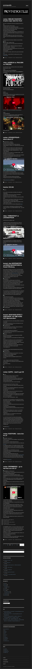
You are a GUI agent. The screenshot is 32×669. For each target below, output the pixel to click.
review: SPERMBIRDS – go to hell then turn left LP (12, 467)
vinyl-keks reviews (7, 592)
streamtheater (6, 586)
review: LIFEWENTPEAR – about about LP (11, 138)
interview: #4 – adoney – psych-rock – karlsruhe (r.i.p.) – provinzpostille (13, 619)
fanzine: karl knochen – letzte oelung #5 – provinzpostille (11, 611)
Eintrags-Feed (6, 650)
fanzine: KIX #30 (8, 187)
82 (8, 544)
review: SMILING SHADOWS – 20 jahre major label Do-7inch (13, 20)
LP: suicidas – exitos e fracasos (8, 567)
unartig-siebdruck (21, 454)
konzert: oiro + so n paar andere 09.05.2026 (10, 574)
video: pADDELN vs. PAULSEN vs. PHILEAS (13, 63)
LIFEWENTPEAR (8, 179)
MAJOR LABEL (5, 55)
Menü (27, 5)
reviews (4, 657)
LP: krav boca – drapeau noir (8, 569)
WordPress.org (6, 652)
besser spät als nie (7, 591)
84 (12, 544)
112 (17, 544)
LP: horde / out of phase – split (8, 560)
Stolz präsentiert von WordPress (11, 666)
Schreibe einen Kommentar (19, 57)
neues (5, 588)
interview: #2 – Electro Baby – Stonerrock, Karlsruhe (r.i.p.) (12, 620)
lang (8, 426)
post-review (5, 589)
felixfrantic (6, 57)
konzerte (5, 585)
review (14, 57)
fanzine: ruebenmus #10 (7, 562)
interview (5, 584)
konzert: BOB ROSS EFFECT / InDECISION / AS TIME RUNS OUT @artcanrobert (13, 316)
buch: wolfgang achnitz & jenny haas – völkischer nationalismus (12, 564)
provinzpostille (7, 5)
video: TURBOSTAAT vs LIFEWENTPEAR (11, 217)
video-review (14, 258)
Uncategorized (6, 638)
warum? (4, 663)
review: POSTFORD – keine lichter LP (13, 434)
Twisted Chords (9, 459)
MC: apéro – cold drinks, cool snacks (14, 617)
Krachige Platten (5, 661)
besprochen (4, 444)
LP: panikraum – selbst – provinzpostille (9, 618)
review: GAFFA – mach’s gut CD (13, 372)
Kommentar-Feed (6, 651)
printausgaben (5, 659)
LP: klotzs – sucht (18, 618)
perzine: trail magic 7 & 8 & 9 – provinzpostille (10, 613)
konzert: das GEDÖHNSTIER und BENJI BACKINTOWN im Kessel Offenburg (12, 265)
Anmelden (5, 648)
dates (4, 583)
